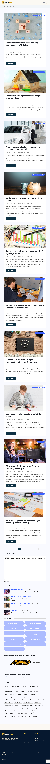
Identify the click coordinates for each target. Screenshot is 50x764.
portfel (17, 705)
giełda (19, 697)
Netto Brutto (6, 581)
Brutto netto (5, 761)
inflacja (13, 699)
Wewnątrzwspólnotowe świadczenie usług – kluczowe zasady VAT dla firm (22, 43)
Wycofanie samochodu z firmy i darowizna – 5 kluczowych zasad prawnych (23, 148)
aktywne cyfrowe (15, 686)
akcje (6, 686)
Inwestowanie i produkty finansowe (35, 633)
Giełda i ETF (14, 628)
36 (34, 549)
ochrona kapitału (8, 705)
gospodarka (36, 697)
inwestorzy (28, 699)
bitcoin (7, 688)
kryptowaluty (18, 702)
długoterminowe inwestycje (34, 691)
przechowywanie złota (27, 705)
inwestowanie (8, 702)
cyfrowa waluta (23, 688)
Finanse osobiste (35, 623)
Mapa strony (4, 759)
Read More (11, 63)
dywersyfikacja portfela (20, 691)
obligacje (37, 702)
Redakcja (4, 756)
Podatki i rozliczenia (14, 644)
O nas (36, 736)
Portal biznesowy (11, 48)
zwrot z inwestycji (22, 716)
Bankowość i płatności (14, 623)
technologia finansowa (22, 713)
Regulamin (37, 743)
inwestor (20, 699)
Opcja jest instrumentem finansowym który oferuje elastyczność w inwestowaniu (25, 306)
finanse (26, 694)
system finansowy (22, 710)
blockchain (14, 688)
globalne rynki (27, 697)
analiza (24, 686)
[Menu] (47, 2)
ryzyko (17, 708)
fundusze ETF (34, 694)
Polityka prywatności (39, 740)
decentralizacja (33, 688)
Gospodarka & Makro (36, 628)
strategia (36, 708)
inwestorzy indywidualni (39, 699)
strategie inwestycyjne (10, 710)
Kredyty (14, 639)
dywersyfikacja (8, 691)
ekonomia (19, 694)
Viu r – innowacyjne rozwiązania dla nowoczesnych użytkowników (25, 591)
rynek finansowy (39, 705)
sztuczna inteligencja (9, 713)
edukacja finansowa (9, 694)
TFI (31, 713)
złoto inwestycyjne (33, 716)
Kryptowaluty (35, 639)
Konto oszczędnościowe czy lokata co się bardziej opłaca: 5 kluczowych (26, 612)
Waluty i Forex (14, 648)
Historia (14, 633)
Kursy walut (23, 744)
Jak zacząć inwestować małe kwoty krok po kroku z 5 (22, 605)
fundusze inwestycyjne (10, 697)
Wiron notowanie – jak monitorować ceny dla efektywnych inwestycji (22, 467)
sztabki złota (32, 710)
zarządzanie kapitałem (10, 716)
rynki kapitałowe (8, 708)
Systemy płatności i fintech (35, 644)
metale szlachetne (28, 702)
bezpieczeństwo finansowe (34, 686)
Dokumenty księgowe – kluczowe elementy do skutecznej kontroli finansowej (23, 521)
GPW (6, 699)
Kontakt (36, 738)
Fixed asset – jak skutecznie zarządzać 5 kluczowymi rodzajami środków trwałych (21, 361)
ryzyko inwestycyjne (26, 708)
